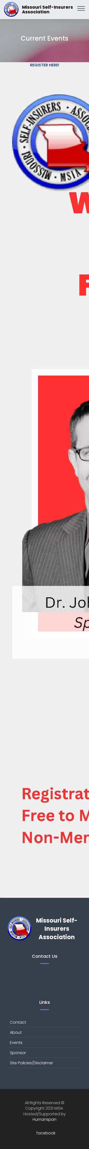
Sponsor (18, 1053)
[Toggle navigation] (81, 8)
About (16, 1032)
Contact (18, 1022)
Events (16, 1042)
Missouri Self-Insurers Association (47, 9)
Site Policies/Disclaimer (31, 1063)
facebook (45, 1133)
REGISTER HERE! (44, 65)
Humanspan (44, 1119)
